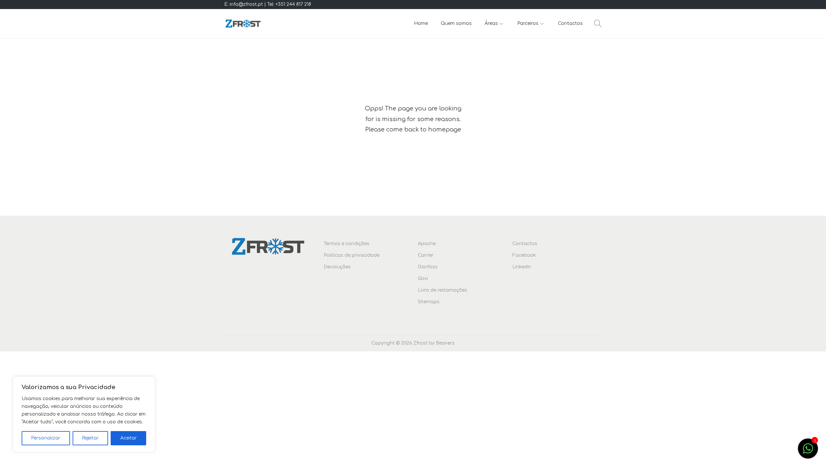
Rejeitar (90, 438)
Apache (427, 243)
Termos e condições (346, 243)
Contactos (524, 243)
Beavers (445, 343)
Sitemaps (428, 301)
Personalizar (45, 438)
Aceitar (128, 438)
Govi (423, 278)
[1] (808, 452)
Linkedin (521, 266)
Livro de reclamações (442, 290)
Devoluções (337, 266)
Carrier (426, 255)
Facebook (524, 255)
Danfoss (428, 266)
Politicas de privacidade (351, 255)
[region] (84, 414)
